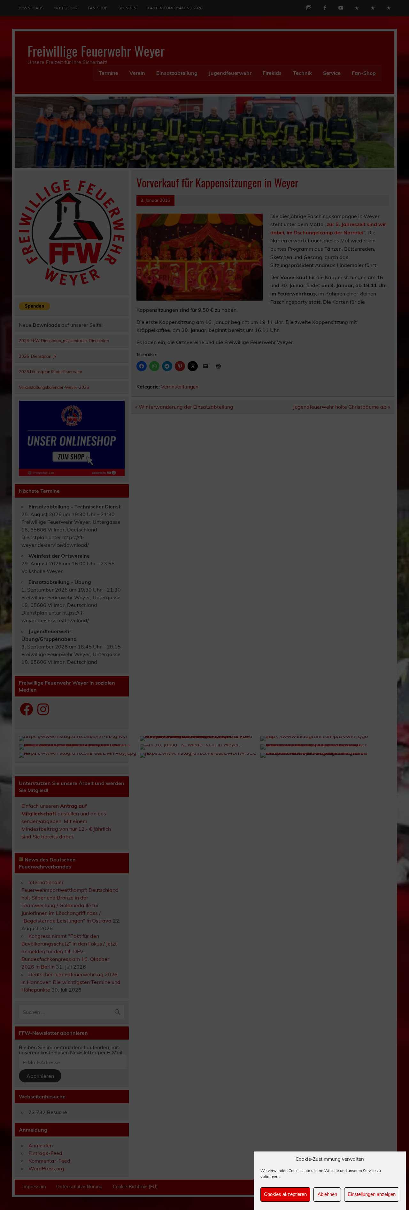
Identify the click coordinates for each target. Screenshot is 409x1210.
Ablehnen (327, 1194)
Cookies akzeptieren (285, 1194)
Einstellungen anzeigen (372, 1194)
